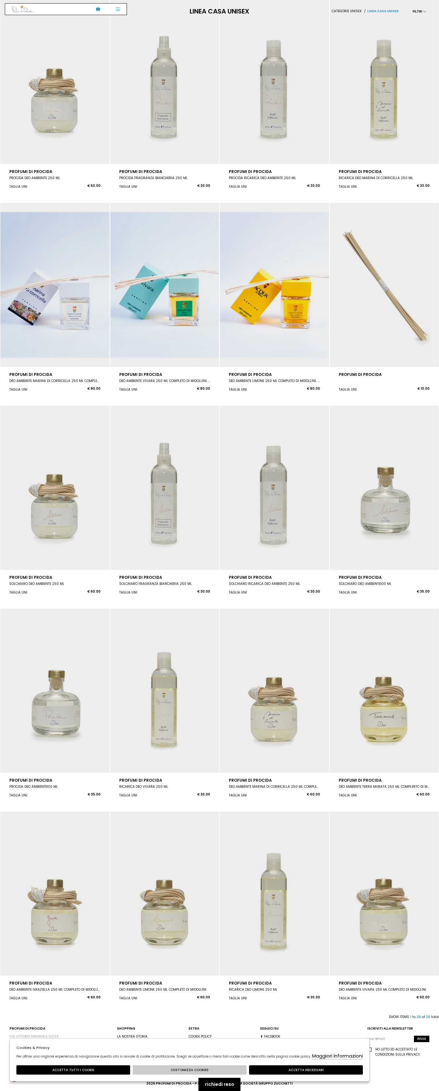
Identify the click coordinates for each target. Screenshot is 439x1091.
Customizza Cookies (190, 1070)
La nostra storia (132, 1036)
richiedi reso (219, 1084)
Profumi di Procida (23, 9)
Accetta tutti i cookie (73, 1070)
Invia (421, 1038)
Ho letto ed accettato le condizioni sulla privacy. (397, 1052)
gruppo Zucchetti (275, 1083)
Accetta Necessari (306, 1070)
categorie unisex (347, 11)
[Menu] (118, 9)
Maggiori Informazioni (337, 1055)
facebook (271, 1036)
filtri (418, 11)
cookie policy (200, 1036)
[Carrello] (97, 9)
